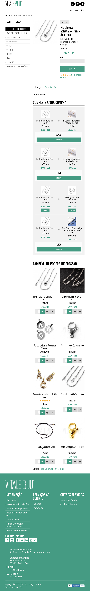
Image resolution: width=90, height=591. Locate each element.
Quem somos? (11, 500)
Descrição (38, 87)
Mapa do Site (38, 507)
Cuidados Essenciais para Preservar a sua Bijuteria (14, 525)
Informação (13, 494)
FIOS (8, 58)
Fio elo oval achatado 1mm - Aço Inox (20, 15)
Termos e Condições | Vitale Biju (17, 508)
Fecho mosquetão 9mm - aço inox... (72, 347)
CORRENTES (10, 49)
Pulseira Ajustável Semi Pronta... (45, 448)
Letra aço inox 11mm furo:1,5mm (72, 198)
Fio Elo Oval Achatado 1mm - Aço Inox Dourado (72, 121)
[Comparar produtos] (71, 10)
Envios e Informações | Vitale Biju (18, 504)
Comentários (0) (50, 87)
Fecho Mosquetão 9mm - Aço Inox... (72, 448)
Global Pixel (19, 587)
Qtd (61, 57)
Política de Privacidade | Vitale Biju (16, 514)
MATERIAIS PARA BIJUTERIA (16, 33)
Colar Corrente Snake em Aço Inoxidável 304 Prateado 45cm (72, 230)
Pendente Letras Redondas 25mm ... (45, 347)
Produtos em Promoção (69, 504)
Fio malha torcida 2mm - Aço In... (72, 396)
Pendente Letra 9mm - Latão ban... (45, 396)
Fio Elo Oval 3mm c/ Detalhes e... (72, 298)
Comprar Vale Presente (69, 500)
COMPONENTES (12, 41)
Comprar (72, 68)
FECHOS (9, 54)
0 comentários (76, 74)
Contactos (37, 503)
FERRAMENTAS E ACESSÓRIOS (17, 66)
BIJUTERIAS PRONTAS (14, 37)
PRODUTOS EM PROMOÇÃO (18, 28)
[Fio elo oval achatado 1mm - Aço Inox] (45, 32)
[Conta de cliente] (82, 10)
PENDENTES (10, 62)
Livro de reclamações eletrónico (17, 530)
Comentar (63, 77)
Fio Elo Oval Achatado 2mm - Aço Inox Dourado (72, 160)
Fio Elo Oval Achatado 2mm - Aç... (45, 298)
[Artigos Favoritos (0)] (67, 10)
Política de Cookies (13, 519)
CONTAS (9, 45)
